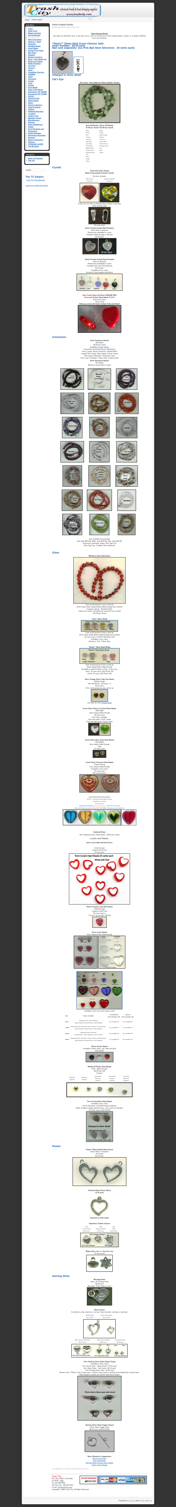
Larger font (29, 186)
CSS (150, 1501)
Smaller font (38, 186)
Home (27, 20)
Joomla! (131, 1501)
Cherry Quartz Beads (99, 1465)
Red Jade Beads (99, 1461)
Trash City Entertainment (35, 180)
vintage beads (106, 703)
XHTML (142, 1501)
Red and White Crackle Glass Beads (99, 1463)
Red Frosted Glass (100, 1459)
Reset (46, 186)
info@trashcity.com (65, 1487)
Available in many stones (99, 347)
